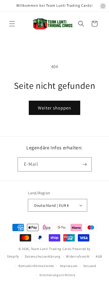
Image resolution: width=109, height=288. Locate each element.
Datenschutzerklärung (43, 256)
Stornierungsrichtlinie (57, 275)
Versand (89, 266)
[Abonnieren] (84, 164)
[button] (12, 23)
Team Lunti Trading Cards (51, 249)
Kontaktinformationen (36, 266)
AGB (99, 256)
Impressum (69, 266)
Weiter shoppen (54, 108)
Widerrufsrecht (78, 256)
